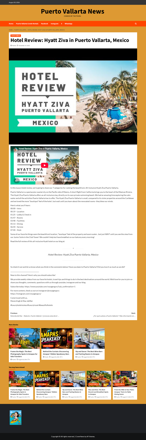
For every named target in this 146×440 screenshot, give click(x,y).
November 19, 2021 (24, 45)
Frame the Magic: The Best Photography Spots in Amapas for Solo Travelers (23, 354)
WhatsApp (68, 24)
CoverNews (80, 436)
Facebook (44, 24)
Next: (114, 314)
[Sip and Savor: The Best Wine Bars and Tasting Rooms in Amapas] (89, 338)
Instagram (54, 24)
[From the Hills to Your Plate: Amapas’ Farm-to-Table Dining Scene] (125, 379)
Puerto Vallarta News (72, 11)
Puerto (14, 45)
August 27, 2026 (126, 397)
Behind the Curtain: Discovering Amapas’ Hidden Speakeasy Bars (56, 352)
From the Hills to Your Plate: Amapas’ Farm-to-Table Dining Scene (124, 392)
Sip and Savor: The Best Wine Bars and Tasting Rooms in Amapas (88, 352)
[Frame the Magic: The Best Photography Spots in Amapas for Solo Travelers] (24, 338)
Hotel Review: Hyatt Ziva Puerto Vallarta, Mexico (73, 254)
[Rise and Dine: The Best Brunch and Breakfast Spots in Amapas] (99, 379)
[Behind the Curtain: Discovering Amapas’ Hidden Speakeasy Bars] (56, 338)
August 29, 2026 (22, 359)
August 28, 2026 (87, 357)
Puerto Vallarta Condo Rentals (27, 24)
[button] (135, 24)
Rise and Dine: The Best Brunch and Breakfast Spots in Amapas (98, 392)
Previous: (34, 314)
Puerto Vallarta (15, 35)
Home (11, 24)
